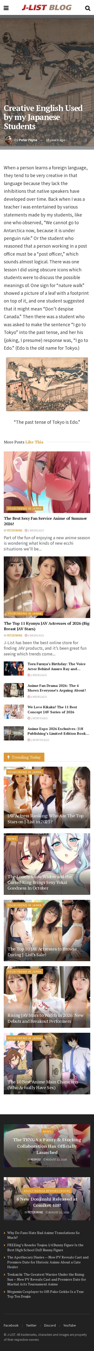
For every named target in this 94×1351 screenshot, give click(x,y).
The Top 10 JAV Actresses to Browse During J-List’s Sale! (42, 951)
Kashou (36, 1159)
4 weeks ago (38, 697)
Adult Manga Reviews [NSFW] (47, 1191)
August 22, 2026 (56, 1159)
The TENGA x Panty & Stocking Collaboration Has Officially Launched (47, 1146)
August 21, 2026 (58, 1212)
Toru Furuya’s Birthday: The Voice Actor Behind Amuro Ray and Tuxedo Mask (56, 668)
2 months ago (39, 740)
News (12, 838)
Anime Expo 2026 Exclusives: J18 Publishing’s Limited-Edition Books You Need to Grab (57, 733)
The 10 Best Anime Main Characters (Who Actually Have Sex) (43, 1084)
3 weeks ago (35, 635)
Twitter (31, 1325)
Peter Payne (28, 139)
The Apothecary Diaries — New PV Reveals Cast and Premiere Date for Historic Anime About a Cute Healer (47, 1262)
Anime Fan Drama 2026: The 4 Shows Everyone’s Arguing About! (57, 688)
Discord (50, 1325)
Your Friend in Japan (25, 508)
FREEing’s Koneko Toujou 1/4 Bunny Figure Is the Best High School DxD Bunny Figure (45, 1247)
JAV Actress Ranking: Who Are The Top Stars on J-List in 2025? (45, 818)
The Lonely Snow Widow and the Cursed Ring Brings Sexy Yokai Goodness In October (40, 882)
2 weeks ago (35, 530)
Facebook (11, 1325)
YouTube (69, 1325)
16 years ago (55, 139)
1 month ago (39, 718)
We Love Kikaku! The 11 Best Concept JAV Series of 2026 (52, 709)
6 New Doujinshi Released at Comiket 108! (47, 1202)
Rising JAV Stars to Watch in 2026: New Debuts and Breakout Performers (45, 1018)
